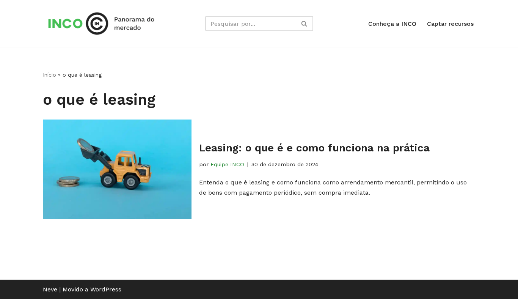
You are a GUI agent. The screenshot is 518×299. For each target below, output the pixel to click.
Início (49, 75)
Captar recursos (450, 23)
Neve (50, 289)
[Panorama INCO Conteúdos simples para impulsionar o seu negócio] (103, 23)
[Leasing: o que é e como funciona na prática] (117, 169)
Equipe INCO (227, 164)
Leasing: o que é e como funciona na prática (314, 148)
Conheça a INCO (392, 23)
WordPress (105, 289)
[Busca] (304, 23)
